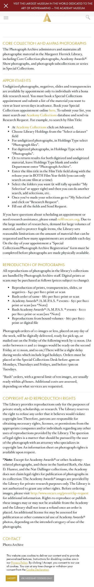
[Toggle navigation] (6, 17)
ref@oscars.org (68, 219)
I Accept (11, 578)
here (52, 110)
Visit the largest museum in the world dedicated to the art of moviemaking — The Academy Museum (52, 6)
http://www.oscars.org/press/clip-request (60, 493)
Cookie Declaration (37, 569)
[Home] (47, 17)
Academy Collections (41, 115)
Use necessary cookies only (36, 578)
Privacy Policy (19, 562)
